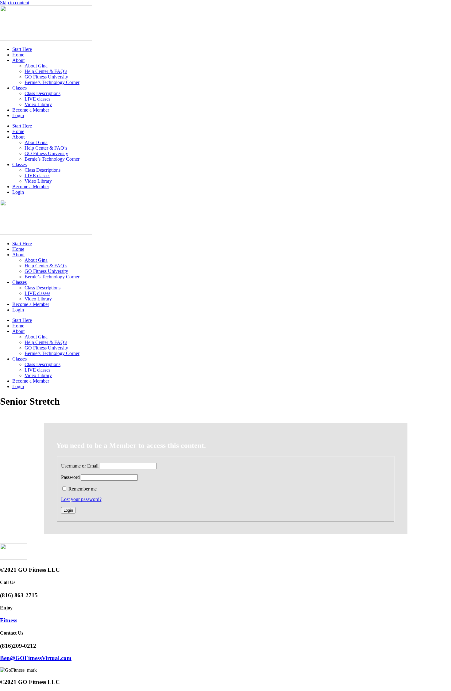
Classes (19, 87)
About (18, 60)
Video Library (38, 104)
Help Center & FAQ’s (46, 71)
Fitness (8, 620)
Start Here (22, 49)
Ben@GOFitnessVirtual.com (35, 658)
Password (70, 477)
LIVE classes (37, 98)
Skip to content (14, 2)
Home (18, 54)
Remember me (82, 488)
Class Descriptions (42, 93)
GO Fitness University (46, 76)
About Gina (36, 65)
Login (18, 115)
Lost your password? (81, 499)
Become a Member (30, 110)
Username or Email (79, 465)
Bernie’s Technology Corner (52, 82)
